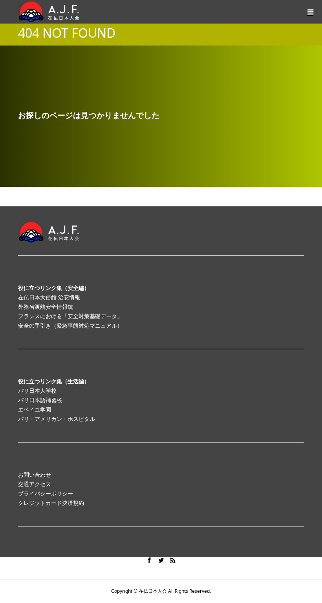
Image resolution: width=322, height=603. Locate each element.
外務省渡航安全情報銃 (45, 306)
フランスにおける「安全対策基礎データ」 (70, 316)
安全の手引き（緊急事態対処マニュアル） (70, 325)
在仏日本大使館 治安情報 (49, 297)
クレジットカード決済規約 (51, 502)
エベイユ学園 (34, 409)
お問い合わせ (34, 474)
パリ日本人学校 (37, 390)
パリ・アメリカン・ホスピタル (56, 419)
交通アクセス (34, 484)
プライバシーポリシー (45, 493)
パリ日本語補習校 (40, 400)
